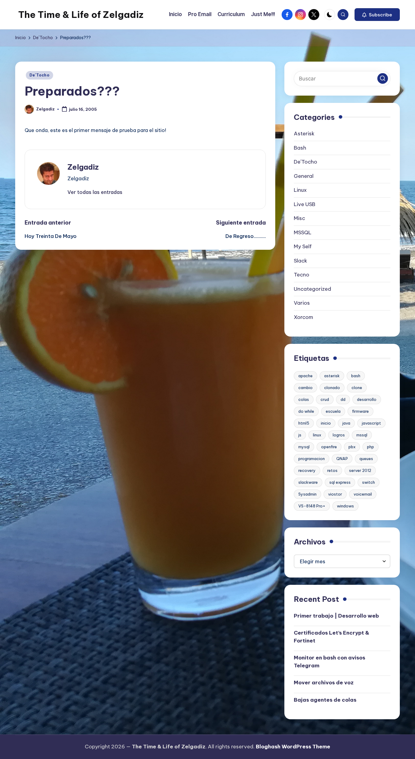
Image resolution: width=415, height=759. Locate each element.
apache (305, 375)
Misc (299, 218)
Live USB (304, 204)
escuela (333, 411)
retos (332, 470)
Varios (302, 303)
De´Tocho (39, 75)
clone (357, 387)
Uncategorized (312, 289)
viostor (335, 494)
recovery (307, 470)
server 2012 (360, 470)
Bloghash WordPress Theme (293, 746)
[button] (377, 14)
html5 (303, 423)
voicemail (363, 494)
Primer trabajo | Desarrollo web (336, 615)
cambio (305, 387)
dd (343, 399)
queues (366, 458)
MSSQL (302, 232)
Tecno (301, 274)
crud (325, 399)
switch (368, 482)
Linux (300, 190)
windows (345, 505)
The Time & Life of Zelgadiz (80, 14)
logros (339, 434)
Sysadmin (307, 494)
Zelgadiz (83, 166)
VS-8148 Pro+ (311, 505)
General (304, 176)
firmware (360, 411)
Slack (300, 260)
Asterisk (304, 133)
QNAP (342, 458)
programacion (311, 458)
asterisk (332, 375)
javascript (371, 423)
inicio (326, 423)
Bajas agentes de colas (325, 699)
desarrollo (366, 399)
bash (355, 375)
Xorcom (303, 317)
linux (317, 434)
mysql (304, 446)
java (346, 423)
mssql (361, 434)
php (370, 446)
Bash (300, 147)
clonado (332, 387)
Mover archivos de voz (324, 682)
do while (306, 411)
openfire (329, 446)
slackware (308, 482)
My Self (303, 246)
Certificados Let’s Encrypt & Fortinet (331, 636)
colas (303, 399)
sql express (340, 482)
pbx (351, 446)
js (299, 434)
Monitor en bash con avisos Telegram (329, 661)
